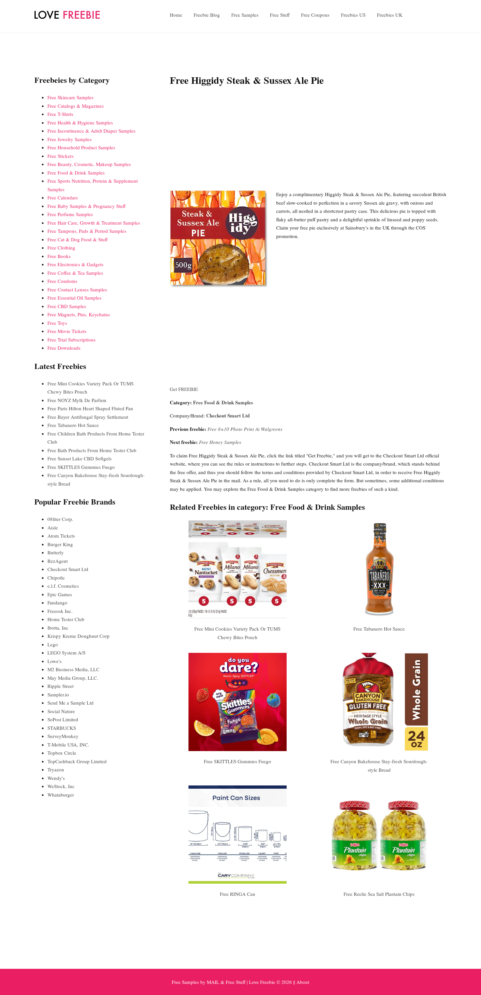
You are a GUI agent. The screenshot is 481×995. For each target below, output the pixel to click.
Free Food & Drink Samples (223, 402)
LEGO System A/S (66, 652)
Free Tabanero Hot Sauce (379, 628)
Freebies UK (389, 14)
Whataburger (60, 794)
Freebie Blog (207, 14)
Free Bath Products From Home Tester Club (91, 450)
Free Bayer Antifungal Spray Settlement (87, 417)
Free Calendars (62, 197)
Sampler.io (58, 694)
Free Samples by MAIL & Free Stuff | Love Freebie (223, 982)
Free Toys (57, 323)
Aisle (52, 527)
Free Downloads (63, 347)
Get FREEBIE (184, 389)
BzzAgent (57, 561)
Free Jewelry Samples (69, 139)
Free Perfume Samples (70, 214)
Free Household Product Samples (81, 147)
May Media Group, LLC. (72, 677)
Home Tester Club (65, 619)
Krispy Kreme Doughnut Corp (78, 636)
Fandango (57, 602)
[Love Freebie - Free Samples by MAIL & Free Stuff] (67, 17)
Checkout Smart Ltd (228, 415)
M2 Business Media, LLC (73, 669)
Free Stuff (280, 14)
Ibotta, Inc (57, 627)
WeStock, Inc (61, 786)
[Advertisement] (308, 139)
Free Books (59, 256)
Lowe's (54, 661)
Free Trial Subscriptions (71, 339)
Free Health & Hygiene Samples (80, 122)
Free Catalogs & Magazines (75, 105)
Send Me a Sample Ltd (70, 702)
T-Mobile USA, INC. (68, 744)
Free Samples (244, 14)
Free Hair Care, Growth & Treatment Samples (93, 222)
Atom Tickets (61, 535)
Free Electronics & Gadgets (75, 264)
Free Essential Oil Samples (74, 297)
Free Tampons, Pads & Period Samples (86, 231)
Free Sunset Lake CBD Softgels (79, 458)
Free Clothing (61, 247)
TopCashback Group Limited (77, 761)
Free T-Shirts (60, 114)
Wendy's (56, 778)
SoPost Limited (62, 719)
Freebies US (353, 14)
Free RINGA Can (237, 894)
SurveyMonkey (63, 736)
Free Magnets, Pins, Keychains (78, 314)
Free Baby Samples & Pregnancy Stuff (86, 206)
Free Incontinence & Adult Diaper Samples (91, 130)
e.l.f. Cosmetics (63, 585)
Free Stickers (60, 156)
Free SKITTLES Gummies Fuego (237, 761)
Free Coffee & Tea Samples (75, 272)
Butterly (55, 552)
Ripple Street (60, 686)
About (302, 982)
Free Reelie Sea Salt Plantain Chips (379, 894)
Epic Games (59, 594)
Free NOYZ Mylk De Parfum (76, 400)
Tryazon (55, 769)
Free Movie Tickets (66, 331)
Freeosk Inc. (60, 611)
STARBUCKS (61, 728)
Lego (52, 644)
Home (176, 14)
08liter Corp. (60, 519)
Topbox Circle (61, 752)
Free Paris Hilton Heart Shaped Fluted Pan (90, 408)
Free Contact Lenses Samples (77, 289)
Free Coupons (315, 14)
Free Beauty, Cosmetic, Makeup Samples (89, 164)
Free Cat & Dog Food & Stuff (77, 239)
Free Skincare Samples (70, 97)
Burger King (60, 544)
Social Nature (61, 711)
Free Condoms (62, 281)
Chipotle (56, 577)
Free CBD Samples (66, 306)
